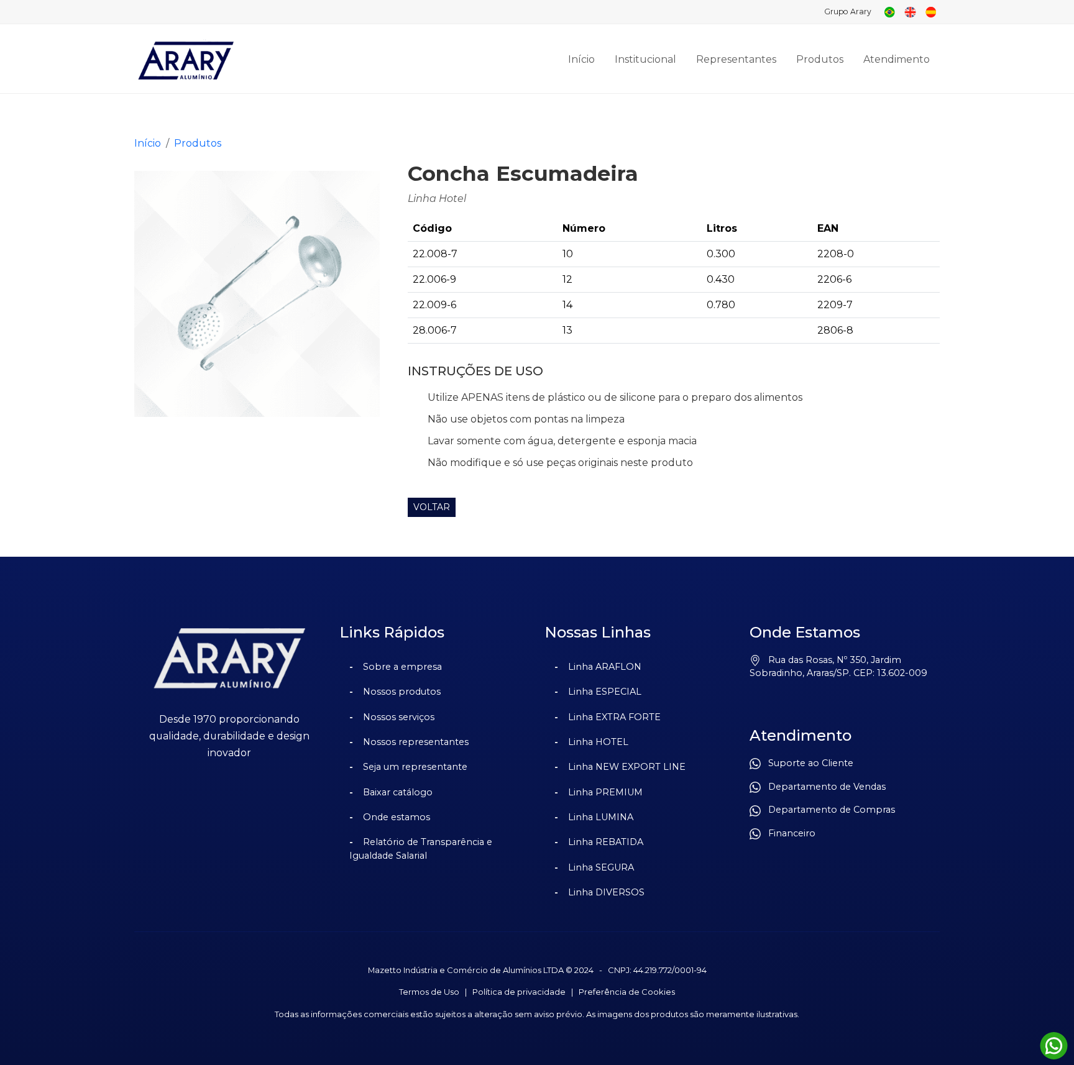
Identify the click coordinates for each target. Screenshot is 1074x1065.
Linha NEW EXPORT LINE (627, 766)
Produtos (819, 59)
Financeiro (788, 833)
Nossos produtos (402, 691)
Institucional (645, 59)
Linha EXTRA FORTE (614, 717)
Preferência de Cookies (627, 992)
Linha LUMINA (600, 817)
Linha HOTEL (598, 741)
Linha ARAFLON (604, 666)
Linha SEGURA (601, 867)
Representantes (736, 59)
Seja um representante (415, 766)
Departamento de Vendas (823, 786)
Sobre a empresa (402, 666)
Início (581, 59)
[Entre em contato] (1054, 1046)
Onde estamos (396, 817)
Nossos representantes (416, 741)
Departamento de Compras (828, 809)
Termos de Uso (429, 992)
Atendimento (896, 59)
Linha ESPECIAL (604, 691)
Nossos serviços (398, 717)
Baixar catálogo (398, 792)
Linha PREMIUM (605, 792)
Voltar (431, 507)
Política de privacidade (519, 992)
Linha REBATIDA (605, 842)
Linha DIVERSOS (606, 892)
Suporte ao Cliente (807, 763)
